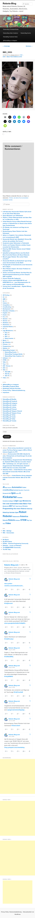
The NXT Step (7, 549)
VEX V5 (7, 376)
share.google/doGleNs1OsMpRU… (15, 623)
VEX (4, 370)
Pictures (5, 344)
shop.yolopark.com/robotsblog (14, 747)
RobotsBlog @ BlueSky (9, 399)
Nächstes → (29, 46)
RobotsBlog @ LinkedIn (10, 405)
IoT (3, 328)
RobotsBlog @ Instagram (10, 403)
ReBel (18, 508)
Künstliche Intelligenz (8, 501)
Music (4, 340)
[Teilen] (29, 589)
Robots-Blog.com (11, 565)
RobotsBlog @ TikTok (9, 415)
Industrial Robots (8, 326)
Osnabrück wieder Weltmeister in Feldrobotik (16, 243)
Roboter (7, 516)
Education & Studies (9, 311)
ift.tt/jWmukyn (9, 639)
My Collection (7, 342)
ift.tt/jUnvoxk (8, 603)
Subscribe (6, 436)
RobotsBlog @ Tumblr (9, 417)
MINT (11, 506)
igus (13, 492)
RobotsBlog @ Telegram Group (12, 413)
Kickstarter (10, 497)
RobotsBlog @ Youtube (9, 421)
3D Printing (6, 295)
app (6, 487)
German (5, 321)
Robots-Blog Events (26, 33)
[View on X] (30, 579)
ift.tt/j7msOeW (18, 692)
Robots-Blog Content (9, 350)
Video (4, 378)
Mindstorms (6, 506)
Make (21, 504)
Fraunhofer (26, 490)
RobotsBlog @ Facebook (10, 401)
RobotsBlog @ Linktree (9, 407)
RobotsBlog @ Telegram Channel (12, 411)
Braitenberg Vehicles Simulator (12, 388)
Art (3, 301)
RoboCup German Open (10, 512)
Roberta (5, 348)
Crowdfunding (7, 307)
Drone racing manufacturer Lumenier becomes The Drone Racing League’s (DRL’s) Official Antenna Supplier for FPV (17, 450)
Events (5, 315)
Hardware (5, 322)
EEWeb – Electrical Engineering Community (15, 543)
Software (5, 358)
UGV (4, 368)
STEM (4, 360)
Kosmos (19, 497)
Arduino (9, 487)
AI (3, 297)
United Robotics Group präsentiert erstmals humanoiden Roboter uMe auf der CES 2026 (17, 471)
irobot (17, 493)
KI (20, 493)
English (5, 313)
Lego (16, 500)
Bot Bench (6, 539)
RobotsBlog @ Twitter (9, 419)
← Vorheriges (6, 46)
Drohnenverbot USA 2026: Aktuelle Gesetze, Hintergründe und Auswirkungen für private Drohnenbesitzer (17, 456)
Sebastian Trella (7, 469)
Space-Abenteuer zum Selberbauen (13, 215)
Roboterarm (16, 516)
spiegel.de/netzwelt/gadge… (16, 710)
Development (6, 309)
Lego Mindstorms (8, 330)
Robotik (5, 520)
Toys (4, 364)
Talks (4, 362)
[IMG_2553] (17, 85)
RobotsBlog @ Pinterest (10, 409)
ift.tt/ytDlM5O (8, 676)
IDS (10, 493)
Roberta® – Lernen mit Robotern (12, 545)
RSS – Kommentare (8, 533)
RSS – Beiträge (7, 531)
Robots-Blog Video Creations (10, 33)
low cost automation (11, 503)
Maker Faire (27, 504)
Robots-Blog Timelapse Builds (10, 29)
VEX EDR (7, 372)
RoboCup (29, 508)
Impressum (6, 392)
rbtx (14, 508)
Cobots (5, 303)
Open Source (19, 506)
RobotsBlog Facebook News (10, 37)
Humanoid (6, 324)
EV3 (6, 332)
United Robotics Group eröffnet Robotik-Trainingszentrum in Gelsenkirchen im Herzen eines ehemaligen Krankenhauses (17, 223)
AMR (4, 299)
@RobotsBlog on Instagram (10, 40)
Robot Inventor (9, 338)
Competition (6, 305)
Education (21, 490)
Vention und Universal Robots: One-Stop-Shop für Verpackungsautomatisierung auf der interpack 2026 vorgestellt (17, 274)
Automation (17, 487)
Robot (22, 512)
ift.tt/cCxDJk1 (15, 725)
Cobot (24, 487)
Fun (4, 317)
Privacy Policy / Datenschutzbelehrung (14, 390)
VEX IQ (7, 374)
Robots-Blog (9, 3)
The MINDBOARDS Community (12, 547)
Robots (11, 520)
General (5, 319)
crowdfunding (8, 490)
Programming (7, 346)
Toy (28, 520)
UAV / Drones (6, 366)
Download (15, 490)
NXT (6, 334)
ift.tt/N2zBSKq (8, 656)
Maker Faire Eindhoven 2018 (14, 57)
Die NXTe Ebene (7, 541)
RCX (6, 336)
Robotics (24, 516)
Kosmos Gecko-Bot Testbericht (12, 278)
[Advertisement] (17, 776)
